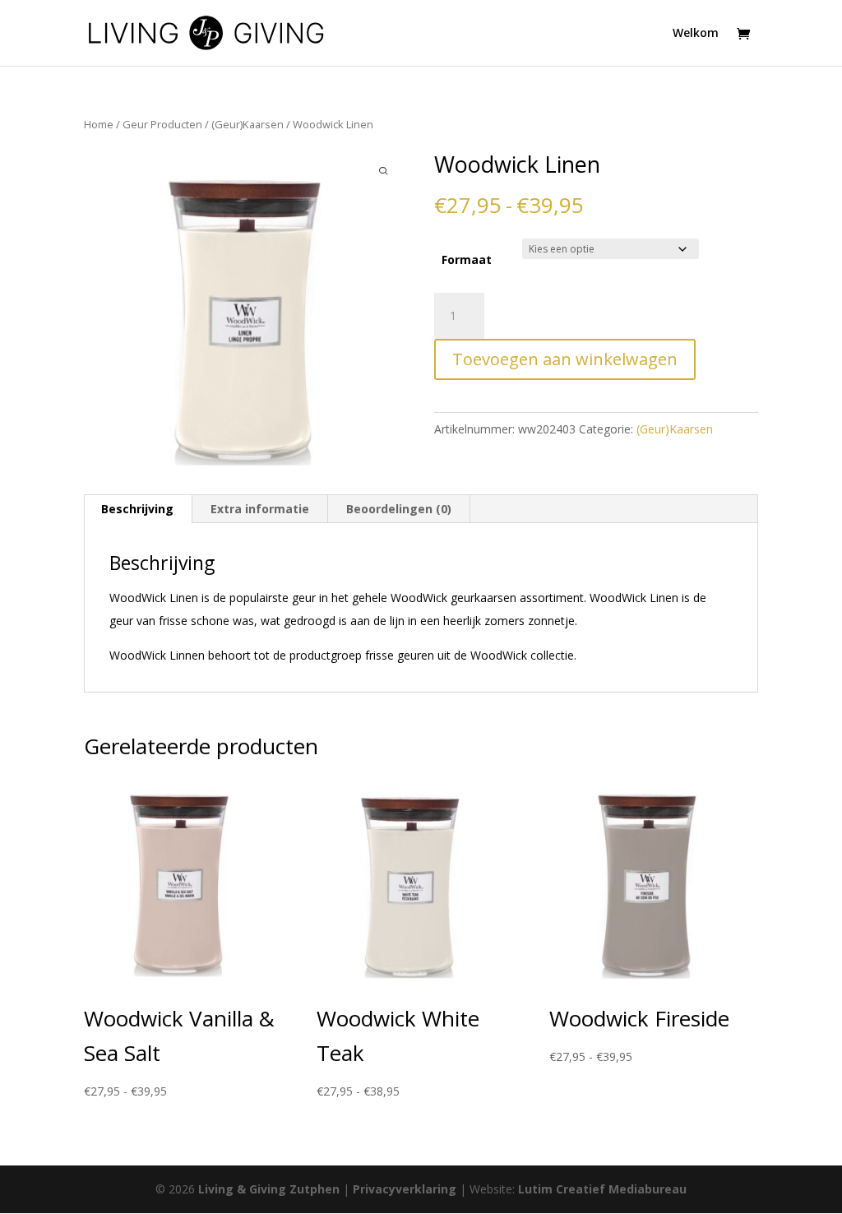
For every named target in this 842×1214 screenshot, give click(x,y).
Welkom (696, 33)
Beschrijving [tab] (137, 509)
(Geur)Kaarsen (247, 124)
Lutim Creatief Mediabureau (602, 1189)
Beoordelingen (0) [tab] (398, 509)
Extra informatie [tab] (259, 509)
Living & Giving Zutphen (269, 1189)
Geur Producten (162, 124)
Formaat (467, 259)
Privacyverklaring (404, 1189)
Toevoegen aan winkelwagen (565, 359)
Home (98, 124)
